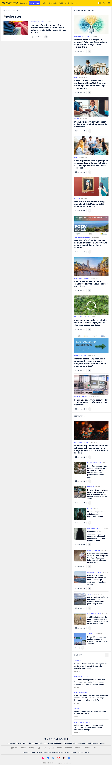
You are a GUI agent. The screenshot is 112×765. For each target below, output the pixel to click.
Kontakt (33, 752)
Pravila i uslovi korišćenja (60, 752)
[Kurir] (23, 747)
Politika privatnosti (77, 752)
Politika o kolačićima (44, 752)
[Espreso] (31, 747)
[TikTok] (64, 757)
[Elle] (39, 747)
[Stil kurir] (45, 747)
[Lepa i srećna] (59, 747)
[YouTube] (58, 757)
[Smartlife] (68, 747)
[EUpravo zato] (10, 3)
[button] (36, 37)
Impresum (26, 752)
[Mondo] (14, 747)
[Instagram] (43, 757)
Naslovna (7, 11)
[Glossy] (51, 747)
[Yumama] (87, 747)
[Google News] (69, 757)
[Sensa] (77, 747)
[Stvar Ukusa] (97, 747)
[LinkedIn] (53, 757)
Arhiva (87, 752)
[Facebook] (48, 757)
